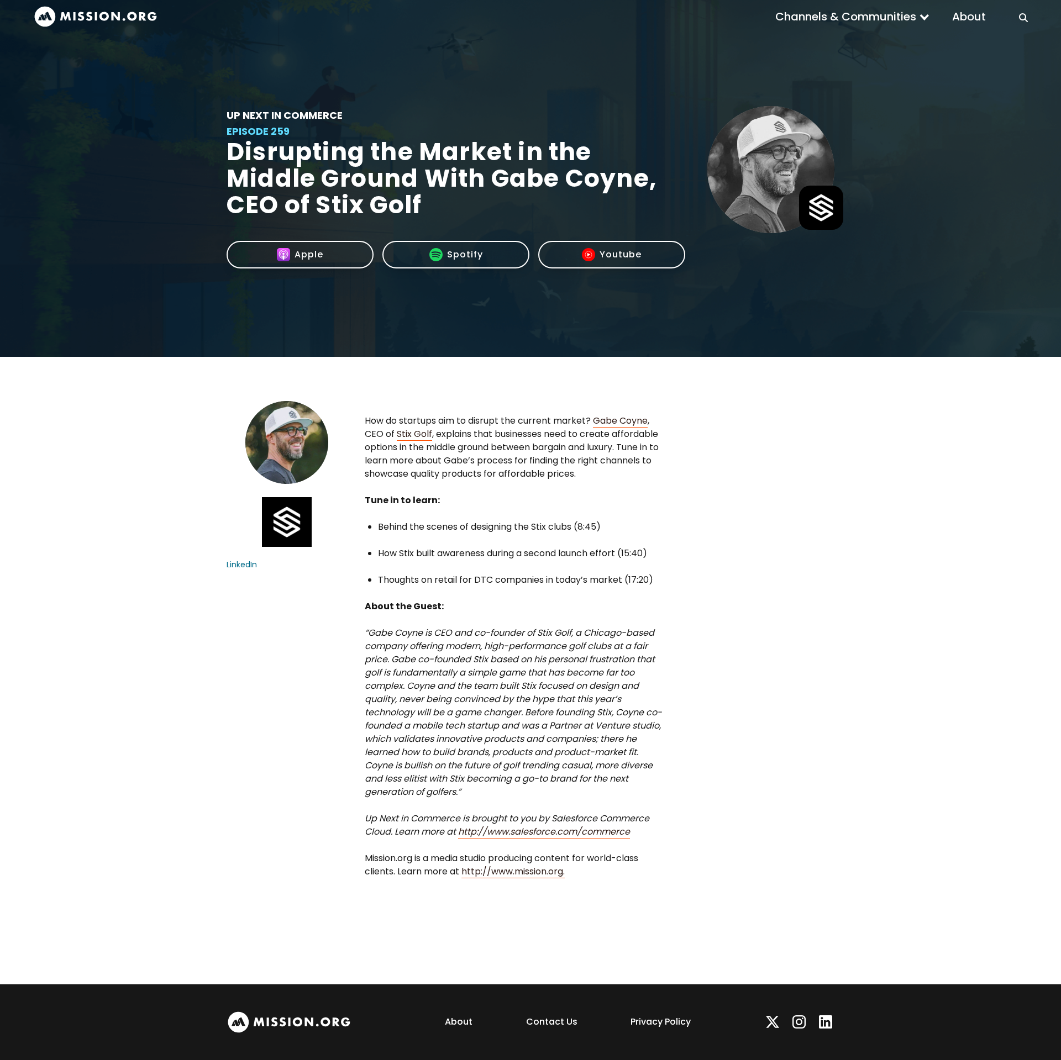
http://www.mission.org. (513, 871)
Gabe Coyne (620, 420)
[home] (95, 17)
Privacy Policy (661, 1021)
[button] (852, 16)
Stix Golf (414, 434)
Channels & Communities (845, 16)
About (969, 16)
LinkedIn (242, 564)
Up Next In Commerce (285, 115)
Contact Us (551, 1021)
